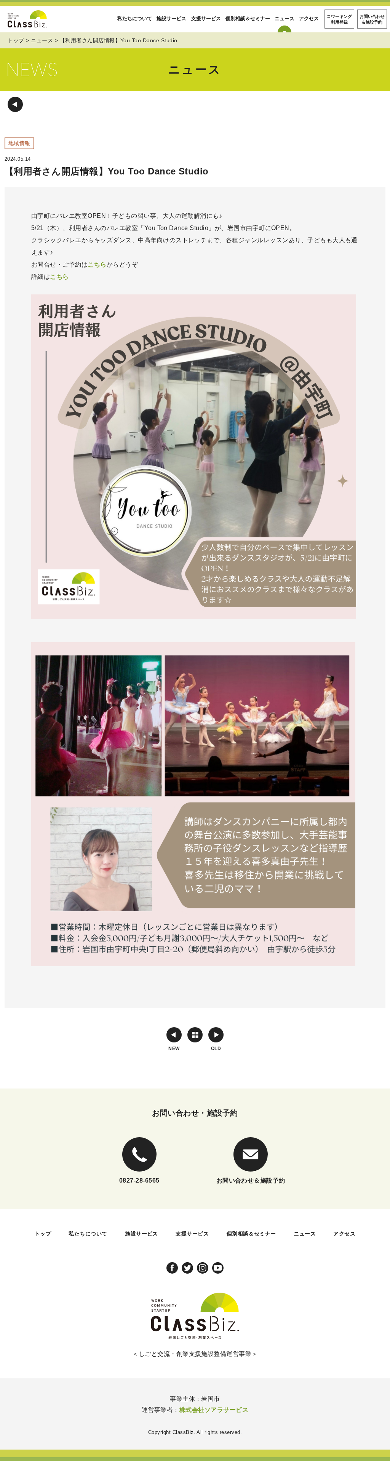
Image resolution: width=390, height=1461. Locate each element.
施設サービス (171, 18)
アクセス (309, 18)
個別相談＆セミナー (247, 18)
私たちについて (134, 18)
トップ (16, 40)
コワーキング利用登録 (339, 19)
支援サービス (206, 18)
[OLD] (216, 1034)
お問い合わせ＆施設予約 (372, 19)
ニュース (284, 18)
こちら (97, 264)
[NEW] (174, 1034)
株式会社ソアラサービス (213, 1410)
